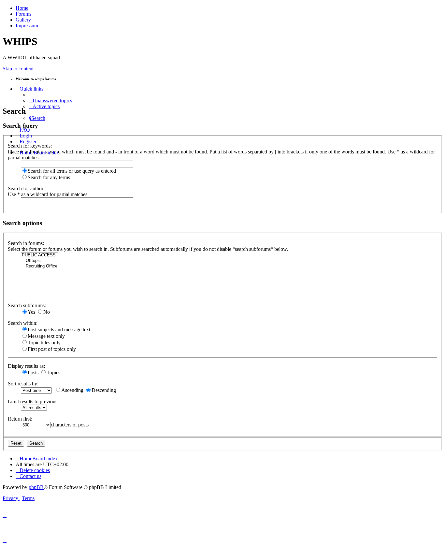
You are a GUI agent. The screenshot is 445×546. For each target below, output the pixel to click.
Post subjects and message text (59, 329)
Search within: (22, 323)
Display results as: (26, 366)
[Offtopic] (39, 261)
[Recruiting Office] (39, 266)
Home (22, 8)
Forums (23, 14)
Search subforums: (27, 305)
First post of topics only (52, 349)
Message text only (46, 336)
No (46, 312)
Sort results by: (23, 383)
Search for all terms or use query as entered (72, 171)
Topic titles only (44, 342)
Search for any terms (49, 177)
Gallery (23, 19)
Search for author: (26, 188)
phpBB (36, 487)
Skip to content (18, 68)
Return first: (20, 419)
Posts (33, 372)
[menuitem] (50, 100)
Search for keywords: (30, 146)
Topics (53, 372)
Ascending (72, 390)
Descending (104, 390)
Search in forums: (26, 243)
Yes (31, 312)
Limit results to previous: (33, 401)
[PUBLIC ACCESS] (39, 255)
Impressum (27, 25)
